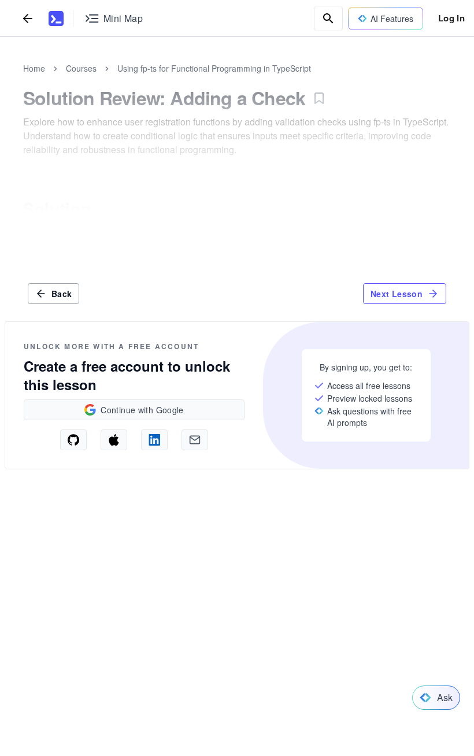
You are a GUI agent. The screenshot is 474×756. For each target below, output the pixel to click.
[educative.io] (56, 18)
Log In (451, 18)
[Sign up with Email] (195, 439)
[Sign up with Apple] (114, 439)
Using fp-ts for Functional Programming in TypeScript (214, 68)
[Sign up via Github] (73, 439)
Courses (81, 68)
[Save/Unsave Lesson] (319, 98)
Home (34, 68)
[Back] (28, 18)
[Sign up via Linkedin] (154, 439)
